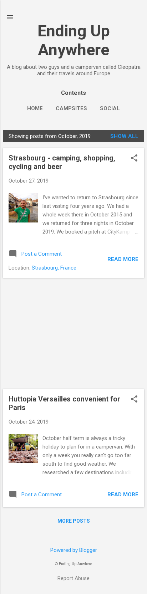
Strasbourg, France (54, 268)
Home (35, 108)
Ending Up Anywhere (73, 40)
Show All (124, 136)
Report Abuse (73, 578)
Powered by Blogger (73, 550)
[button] (134, 159)
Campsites (71, 108)
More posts (73, 521)
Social (110, 108)
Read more (122, 259)
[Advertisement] (73, 333)
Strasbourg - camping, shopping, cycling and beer (62, 162)
